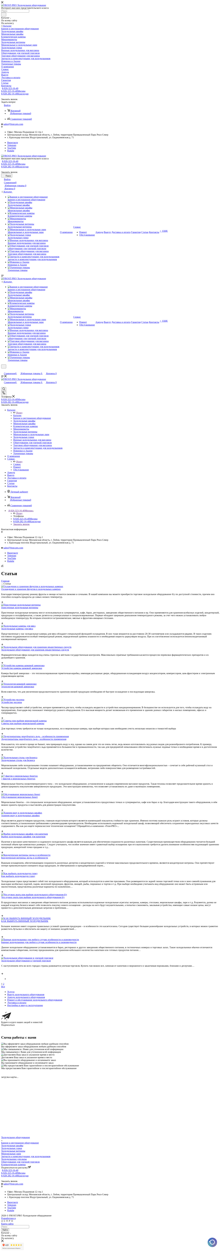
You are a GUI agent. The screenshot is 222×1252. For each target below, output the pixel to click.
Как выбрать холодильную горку (18, 876)
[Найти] (3, 14)
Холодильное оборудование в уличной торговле (26, 960)
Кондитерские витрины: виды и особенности (24, 857)
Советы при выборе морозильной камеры (22, 723)
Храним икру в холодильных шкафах (20, 815)
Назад (19, 412)
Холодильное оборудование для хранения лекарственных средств (35, 649)
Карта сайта (7, 1223)
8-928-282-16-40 (15, 94)
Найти (5, 1230)
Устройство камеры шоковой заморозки (21, 668)
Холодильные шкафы (12, 1145)
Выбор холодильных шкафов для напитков (23, 836)
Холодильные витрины (13, 1151)
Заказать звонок (21, 524)
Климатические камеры (13, 1164)
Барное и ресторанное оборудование (20, 1143)
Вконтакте (12, 142)
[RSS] (2, 566)
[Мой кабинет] (2, 370)
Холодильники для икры (14, 1159)
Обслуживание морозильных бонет (19, 797)
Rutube (10, 150)
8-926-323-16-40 (10, 88)
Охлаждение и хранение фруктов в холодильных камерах (31, 589)
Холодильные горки (11, 1148)
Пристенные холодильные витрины (19, 607)
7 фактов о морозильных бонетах (18, 778)
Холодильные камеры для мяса (17, 628)
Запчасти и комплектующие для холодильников (25, 1156)
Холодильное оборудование (15, 1137)
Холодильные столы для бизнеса (18, 760)
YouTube (11, 148)
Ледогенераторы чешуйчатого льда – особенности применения (33, 739)
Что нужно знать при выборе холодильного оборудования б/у (33, 897)
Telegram (11, 145)
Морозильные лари (11, 1153)
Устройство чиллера (11, 702)
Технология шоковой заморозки (17, 686)
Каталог (17, 415)
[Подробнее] (2, 602)
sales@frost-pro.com (13, 124)
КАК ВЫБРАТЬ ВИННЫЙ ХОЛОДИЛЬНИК (24, 921)
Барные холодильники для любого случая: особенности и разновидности (39, 942)
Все (3, 986)
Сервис (17, 464)
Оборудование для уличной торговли (20, 1162)
